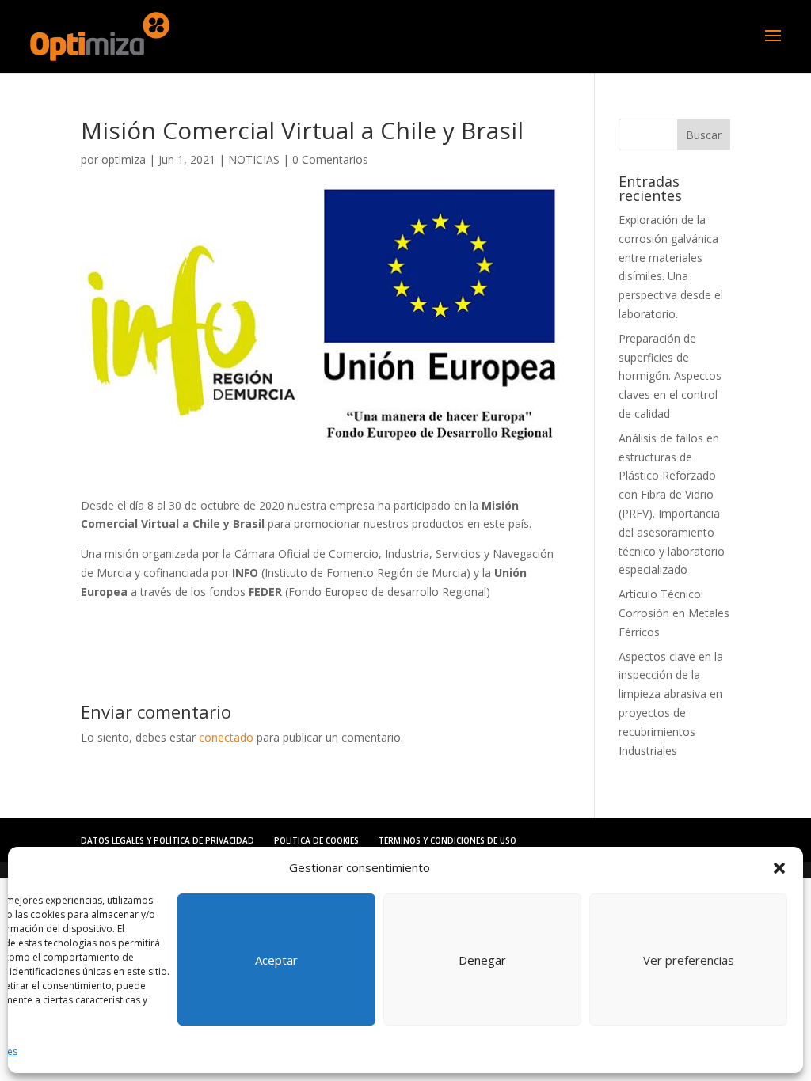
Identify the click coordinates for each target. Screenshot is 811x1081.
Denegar (482, 960)
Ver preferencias (688, 960)
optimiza (123, 159)
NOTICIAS (254, 159)
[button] (779, 868)
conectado (226, 737)
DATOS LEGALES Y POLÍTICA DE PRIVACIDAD (167, 840)
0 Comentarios (330, 159)
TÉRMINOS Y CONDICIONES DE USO (447, 840)
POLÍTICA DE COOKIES (316, 840)
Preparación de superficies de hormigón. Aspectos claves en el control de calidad (670, 376)
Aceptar (276, 960)
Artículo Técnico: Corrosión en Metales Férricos (674, 612)
